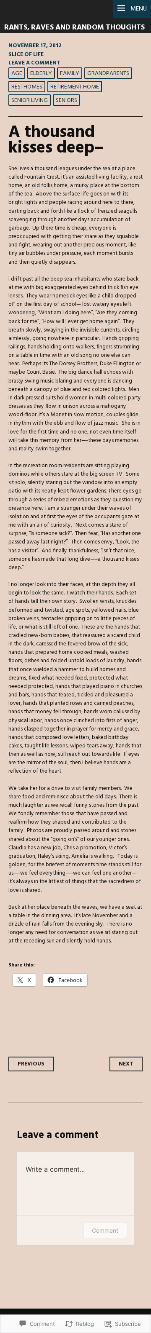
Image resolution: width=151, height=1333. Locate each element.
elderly (41, 73)
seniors (66, 100)
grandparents (108, 73)
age (16, 73)
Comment (105, 1230)
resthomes (26, 87)
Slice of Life (26, 54)
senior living (29, 100)
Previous (31, 1064)
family (69, 73)
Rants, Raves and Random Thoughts (74, 27)
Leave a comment (34, 63)
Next (126, 1064)
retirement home (74, 87)
